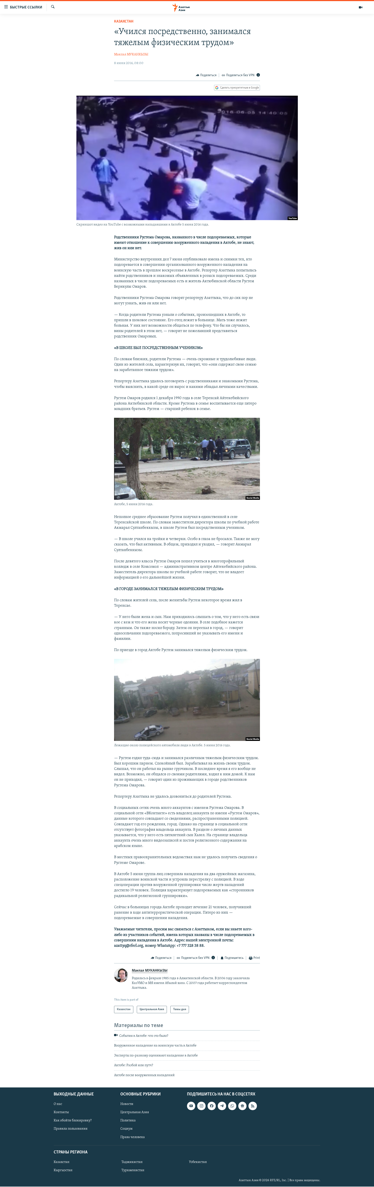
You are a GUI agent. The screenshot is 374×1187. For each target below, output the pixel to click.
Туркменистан (132, 1170)
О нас (58, 1104)
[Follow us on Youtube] (191, 1106)
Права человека (132, 1137)
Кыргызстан (63, 1170)
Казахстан (123, 22)
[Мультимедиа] (360, 7)
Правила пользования (70, 1129)
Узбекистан (198, 1162)
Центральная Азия (134, 1112)
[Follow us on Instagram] (201, 1106)
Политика (128, 1120)
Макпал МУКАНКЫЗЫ (131, 54)
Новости (126, 1104)
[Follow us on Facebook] (212, 1106)
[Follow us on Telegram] (222, 1106)
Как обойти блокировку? (73, 1120)
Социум (126, 1129)
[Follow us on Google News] (242, 1106)
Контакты (61, 1112)
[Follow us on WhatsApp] (232, 1106)
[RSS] (252, 1106)
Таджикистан (132, 1162)
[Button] (206, 75)
